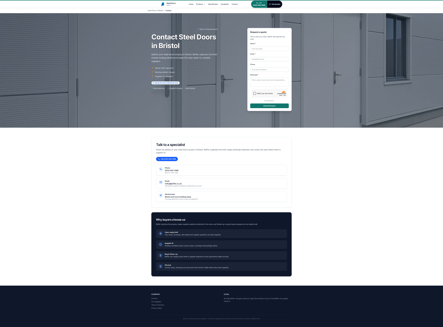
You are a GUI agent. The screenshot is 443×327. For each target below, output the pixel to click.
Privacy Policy (156, 308)
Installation (225, 4)
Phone (252, 64)
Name (253, 44)
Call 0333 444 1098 (168, 159)
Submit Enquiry (269, 106)
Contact (235, 4)
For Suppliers (156, 302)
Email (252, 54)
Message (254, 75)
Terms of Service (157, 305)
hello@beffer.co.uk (173, 183)
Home (191, 4)
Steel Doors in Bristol (155, 10)
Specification (213, 4)
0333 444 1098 (171, 170)
